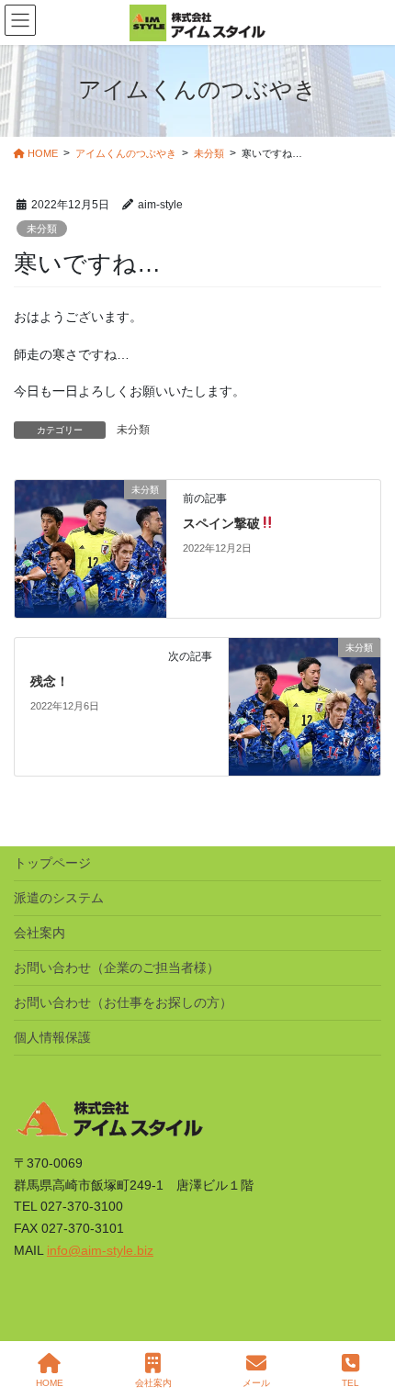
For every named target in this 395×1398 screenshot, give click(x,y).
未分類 (42, 228)
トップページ (52, 863)
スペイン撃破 (221, 523)
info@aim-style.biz (100, 1250)
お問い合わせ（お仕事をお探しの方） (123, 1002)
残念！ (49, 681)
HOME (49, 1383)
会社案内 (39, 932)
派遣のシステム (59, 897)
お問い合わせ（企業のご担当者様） (117, 967)
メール (256, 1383)
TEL (350, 1383)
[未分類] (90, 548)
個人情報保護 (52, 1037)
